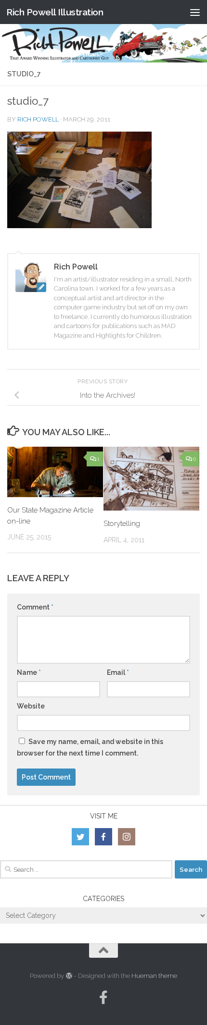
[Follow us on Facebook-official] (103, 997)
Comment (35, 607)
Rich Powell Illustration (54, 12)
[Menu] (195, 12)
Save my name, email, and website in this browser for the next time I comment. (90, 747)
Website (31, 706)
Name (29, 672)
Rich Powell (38, 119)
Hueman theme (154, 975)
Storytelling (122, 523)
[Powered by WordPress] (68, 976)
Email (118, 672)
